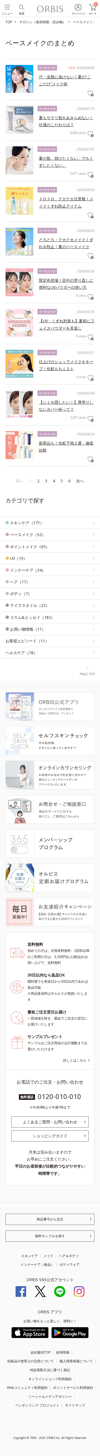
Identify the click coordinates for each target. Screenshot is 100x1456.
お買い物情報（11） (28, 629)
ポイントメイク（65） (29, 546)
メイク (48, 1255)
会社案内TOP (41, 1352)
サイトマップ (75, 1405)
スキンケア (29, 1255)
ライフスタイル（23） (29, 605)
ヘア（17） (20, 581)
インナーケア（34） (28, 570)
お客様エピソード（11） (27, 641)
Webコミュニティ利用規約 (27, 1387)
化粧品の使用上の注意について (30, 1361)
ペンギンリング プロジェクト (37, 1405)
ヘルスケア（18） (21, 652)
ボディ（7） (21, 593)
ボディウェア (69, 1264)
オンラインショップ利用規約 (50, 1379)
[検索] (21, 7)
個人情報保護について (76, 1361)
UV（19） (18, 558)
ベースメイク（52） (28, 534)
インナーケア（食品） (37, 1264)
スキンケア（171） (27, 522)
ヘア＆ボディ (69, 1255)
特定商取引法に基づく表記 (50, 1370)
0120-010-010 (59, 1096)
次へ (80, 480)
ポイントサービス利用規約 (73, 1387)
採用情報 (62, 1352)
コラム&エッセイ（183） (32, 617)
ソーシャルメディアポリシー (50, 1396)
